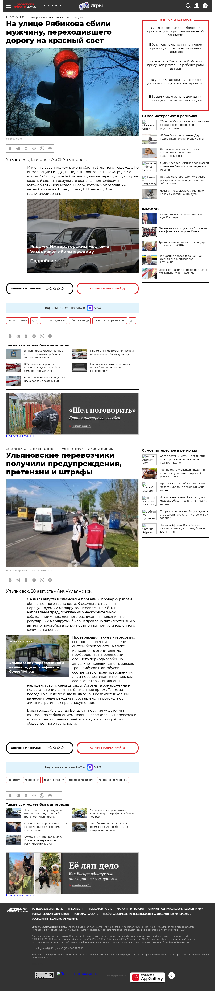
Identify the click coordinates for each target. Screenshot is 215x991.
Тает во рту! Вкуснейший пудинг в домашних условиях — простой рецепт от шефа (182, 473)
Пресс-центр (76, 909)
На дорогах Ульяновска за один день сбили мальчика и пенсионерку (111, 367)
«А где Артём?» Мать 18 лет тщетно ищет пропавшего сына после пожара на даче (183, 459)
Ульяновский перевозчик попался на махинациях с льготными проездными (46, 827)
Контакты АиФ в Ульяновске (50, 914)
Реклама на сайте (86, 914)
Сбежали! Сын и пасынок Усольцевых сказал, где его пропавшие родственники (184, 125)
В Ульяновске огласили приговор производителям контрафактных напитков (175, 48)
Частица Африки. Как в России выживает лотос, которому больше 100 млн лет (183, 528)
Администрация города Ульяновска (29, 570)
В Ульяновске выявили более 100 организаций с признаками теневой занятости (175, 31)
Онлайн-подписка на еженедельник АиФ (175, 909)
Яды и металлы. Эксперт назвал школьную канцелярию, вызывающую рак (180, 152)
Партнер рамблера (116, 975)
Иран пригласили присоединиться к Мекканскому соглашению (183, 271)
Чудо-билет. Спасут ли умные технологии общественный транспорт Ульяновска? (43, 813)
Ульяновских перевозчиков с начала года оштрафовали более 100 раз (112, 813)
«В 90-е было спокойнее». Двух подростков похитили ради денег (182, 137)
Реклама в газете (100, 909)
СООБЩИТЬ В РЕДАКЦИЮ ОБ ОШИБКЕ (55, 918)
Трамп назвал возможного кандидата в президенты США (183, 244)
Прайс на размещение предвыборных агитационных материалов (147, 914)
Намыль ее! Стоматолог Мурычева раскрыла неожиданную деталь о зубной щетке (182, 180)
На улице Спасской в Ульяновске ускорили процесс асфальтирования (175, 81)
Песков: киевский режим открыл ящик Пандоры (180, 216)
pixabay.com (14, 138)
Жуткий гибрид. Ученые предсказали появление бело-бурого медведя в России (184, 166)
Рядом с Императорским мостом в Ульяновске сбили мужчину (69, 249)
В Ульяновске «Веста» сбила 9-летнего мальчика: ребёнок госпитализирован (44, 354)
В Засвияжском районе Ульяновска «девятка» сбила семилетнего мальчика (43, 367)
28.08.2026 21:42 (16, 448)
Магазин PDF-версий (130, 909)
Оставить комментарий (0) (107, 288)
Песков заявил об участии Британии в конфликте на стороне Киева (183, 230)
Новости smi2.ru (20, 436)
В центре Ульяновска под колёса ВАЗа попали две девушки (45, 379)
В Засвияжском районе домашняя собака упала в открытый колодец (175, 98)
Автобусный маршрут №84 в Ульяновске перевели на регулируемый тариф (43, 840)
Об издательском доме (47, 909)
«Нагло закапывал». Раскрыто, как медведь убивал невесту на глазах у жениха (183, 501)
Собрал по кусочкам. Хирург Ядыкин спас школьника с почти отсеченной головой (184, 514)
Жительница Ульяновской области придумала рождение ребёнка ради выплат (175, 65)
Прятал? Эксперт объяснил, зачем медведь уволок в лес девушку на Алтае (182, 487)
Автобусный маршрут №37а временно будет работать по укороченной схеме (109, 827)
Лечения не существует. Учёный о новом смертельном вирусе (182, 192)
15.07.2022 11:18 (15, 17)
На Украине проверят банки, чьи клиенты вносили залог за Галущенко (180, 259)
